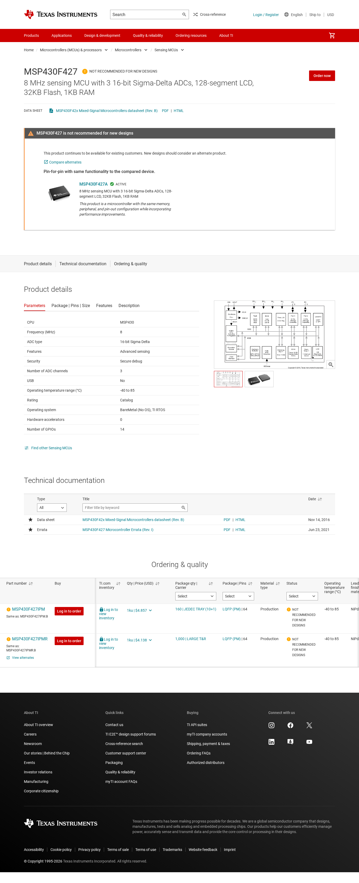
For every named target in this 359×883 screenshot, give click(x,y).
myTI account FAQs (121, 781)
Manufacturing (36, 781)
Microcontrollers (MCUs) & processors (71, 50)
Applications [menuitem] (62, 35)
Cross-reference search (124, 744)
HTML (179, 111)
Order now (322, 76)
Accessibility (34, 850)
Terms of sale (118, 850)
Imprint (230, 850)
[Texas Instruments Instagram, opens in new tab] (271, 727)
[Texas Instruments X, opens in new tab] (309, 727)
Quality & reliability (120, 772)
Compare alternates (65, 162)
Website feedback (203, 850)
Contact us (114, 725)
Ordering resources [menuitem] (191, 35)
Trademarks (172, 850)
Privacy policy (89, 850)
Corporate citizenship (41, 791)
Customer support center (125, 753)
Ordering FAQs (199, 753)
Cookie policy (61, 850)
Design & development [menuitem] (102, 35)
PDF (165, 111)
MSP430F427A (93, 184)
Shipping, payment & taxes (208, 744)
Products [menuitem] (31, 35)
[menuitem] (331, 35)
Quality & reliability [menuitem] (148, 35)
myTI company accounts (207, 734)
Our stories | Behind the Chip (47, 753)
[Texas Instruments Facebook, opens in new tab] (290, 727)
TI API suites (197, 725)
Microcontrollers (128, 50)
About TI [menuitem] (226, 35)
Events (29, 762)
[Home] (61, 14)
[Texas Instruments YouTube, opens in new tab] (309, 744)
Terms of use (145, 850)
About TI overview (38, 725)
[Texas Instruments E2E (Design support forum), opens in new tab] (290, 744)
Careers (30, 734)
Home (29, 50)
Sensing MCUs (166, 50)
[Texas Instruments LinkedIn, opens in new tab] (271, 744)
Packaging (114, 762)
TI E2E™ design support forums (130, 734)
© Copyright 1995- (43, 861)
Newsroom (33, 744)
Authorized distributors (205, 762)
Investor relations (38, 772)
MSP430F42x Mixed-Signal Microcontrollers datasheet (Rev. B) (107, 111)
